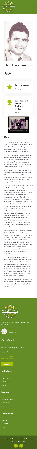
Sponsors (4, 424)
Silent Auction (6, 403)
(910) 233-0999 (7, 356)
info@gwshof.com (7, 359)
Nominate (4, 385)
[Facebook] (16, 446)
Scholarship (5, 382)
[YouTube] (21, 446)
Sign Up (4, 420)
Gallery (4, 406)
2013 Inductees (22, 85)
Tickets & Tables (7, 399)
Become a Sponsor (15, 333)
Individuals (5, 378)
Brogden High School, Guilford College (21, 105)
